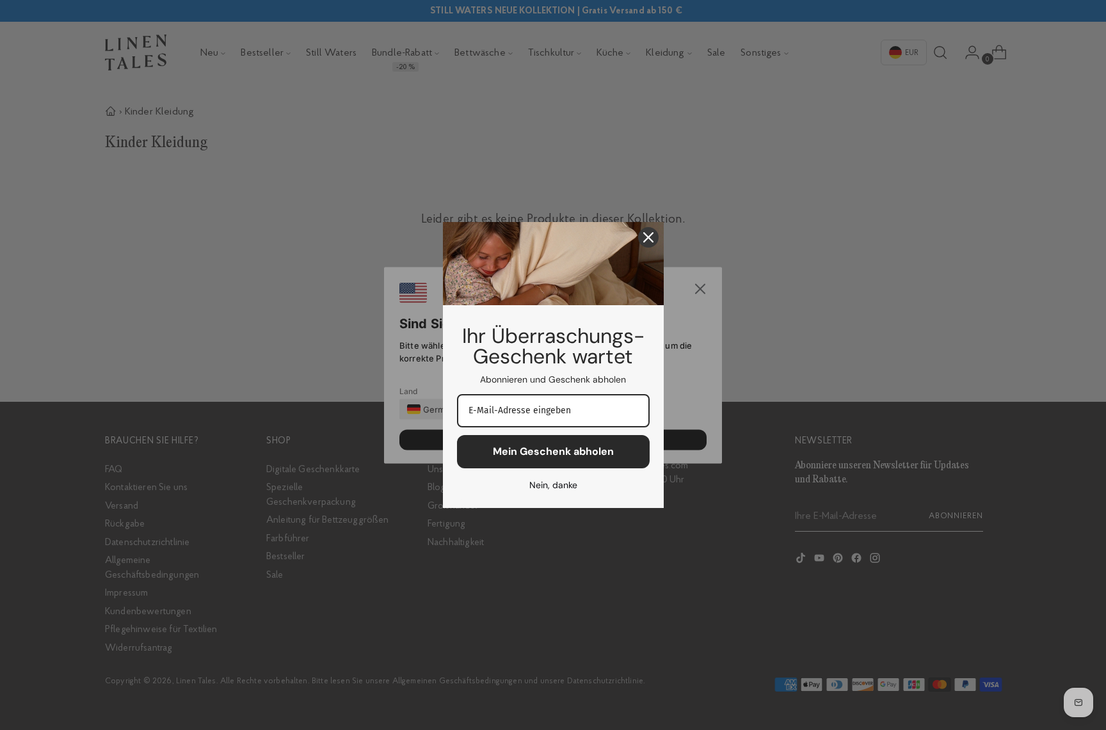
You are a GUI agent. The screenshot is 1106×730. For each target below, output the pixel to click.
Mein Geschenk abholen (553, 451)
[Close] (648, 237)
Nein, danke (553, 485)
